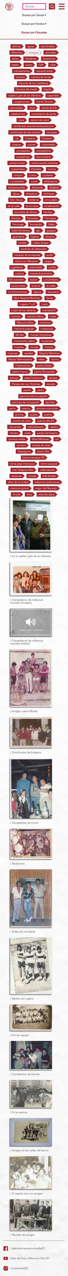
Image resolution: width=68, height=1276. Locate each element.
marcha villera (35, 316)
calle (52, 64)
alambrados (48, 46)
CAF (41, 64)
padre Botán (44, 365)
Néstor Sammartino (20, 359)
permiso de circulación (33, 396)
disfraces (49, 193)
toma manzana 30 (34, 457)
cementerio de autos (44, 113)
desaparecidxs (16, 187)
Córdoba (36, 169)
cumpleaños (17, 181)
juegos (48, 261)
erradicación (51, 206)
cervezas (52, 132)
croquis (18, 175)
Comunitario (43, 156)
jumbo (52, 267)
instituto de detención (33, 248)
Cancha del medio (26, 89)
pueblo (34, 414)
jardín (49, 255)
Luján (44, 304)
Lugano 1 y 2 (27, 304)
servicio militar (17, 439)
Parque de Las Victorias (26, 383)
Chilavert (47, 138)
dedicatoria (50, 181)
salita (27, 433)
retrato (14, 433)
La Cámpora (51, 279)
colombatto (48, 144)
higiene (35, 236)
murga (34, 347)
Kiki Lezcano (16, 279)
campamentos (44, 70)
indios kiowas (41, 242)
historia (49, 236)
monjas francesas (40, 334)
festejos (16, 218)
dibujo (16, 193)
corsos (52, 169)
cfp (17, 138)
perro (12, 408)
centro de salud (39, 120)
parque (53, 377)
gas (38, 230)
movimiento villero (24, 341)
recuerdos (15, 426)
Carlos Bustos (44, 101)
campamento (22, 70)
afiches (16, 46)
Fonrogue (50, 218)
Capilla (47, 89)
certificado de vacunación (25, 132)
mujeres (19, 347)
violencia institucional (47, 482)
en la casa (32, 206)
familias (48, 212)
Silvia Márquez (40, 439)
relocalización (36, 426)
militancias (47, 328)
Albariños (16, 52)
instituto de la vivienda (27, 255)
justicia (19, 273)
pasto (40, 390)
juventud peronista (41, 273)
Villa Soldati (49, 476)
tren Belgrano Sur (23, 469)
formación (36, 224)
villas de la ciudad (18, 482)
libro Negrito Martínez (27, 298)
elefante (34, 199)
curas (34, 181)
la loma (36, 285)
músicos (13, 353)
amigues (34, 52)
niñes (41, 359)
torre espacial (49, 463)
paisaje (14, 377)
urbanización (47, 469)
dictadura (31, 193)
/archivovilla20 (19, 1268)
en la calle (14, 206)
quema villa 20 (45, 420)
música (48, 347)
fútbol (51, 224)
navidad (28, 353)
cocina (31, 144)
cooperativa (18, 169)
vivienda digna (46, 494)
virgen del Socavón (46, 488)
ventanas (16, 476)
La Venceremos (17, 291)
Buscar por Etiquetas (34, 32)
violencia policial (19, 488)
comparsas (23, 156)
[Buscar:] (34, 6)
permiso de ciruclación (25, 402)
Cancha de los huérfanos (33, 83)
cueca (32, 175)
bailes (15, 58)
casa (32, 107)
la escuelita (18, 285)
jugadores (17, 267)
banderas (30, 58)
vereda (32, 476)
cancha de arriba (41, 77)
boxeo (28, 64)
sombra (21, 445)
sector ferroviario (47, 433)
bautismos (49, 58)
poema (26, 408)
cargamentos (22, 101)
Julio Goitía (35, 267)
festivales (32, 218)
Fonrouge (18, 224)
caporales (53, 95)
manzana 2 (48, 310)
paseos (51, 383)
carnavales (16, 107)
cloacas (16, 144)
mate (53, 316)
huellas (22, 242)
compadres (23, 150)
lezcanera (53, 291)
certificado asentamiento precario (33, 126)
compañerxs (43, 150)
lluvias (49, 298)
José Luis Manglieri (26, 261)
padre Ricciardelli (44, 371)
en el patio (51, 199)
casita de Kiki (49, 107)
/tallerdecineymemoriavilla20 (27, 1248)
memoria (45, 322)
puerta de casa (22, 420)
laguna (37, 291)
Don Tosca (16, 199)
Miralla (20, 334)
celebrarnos (18, 113)
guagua (51, 230)
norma (55, 359)
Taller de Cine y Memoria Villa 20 (29, 1258)
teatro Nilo (43, 451)
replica (54, 426)
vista (29, 494)
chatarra (30, 138)
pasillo (27, 390)
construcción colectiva (44, 163)
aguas (30, 46)
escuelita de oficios (26, 212)
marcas (15, 316)
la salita (50, 285)
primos (19, 414)
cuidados (48, 175)
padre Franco (20, 371)
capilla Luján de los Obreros (24, 95)
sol (57, 439)
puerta (48, 414)
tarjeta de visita (41, 445)
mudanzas (47, 341)
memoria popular (24, 328)
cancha (20, 77)
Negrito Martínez (49, 353)
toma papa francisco (22, 463)
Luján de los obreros (24, 310)
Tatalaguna (24, 451)
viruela (16, 494)
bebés (15, 64)
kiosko (33, 279)
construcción (17, 163)
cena (21, 120)
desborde (37, 187)
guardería (18, 236)
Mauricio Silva (25, 322)
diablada (54, 187)
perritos (50, 402)
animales (50, 52)
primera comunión (47, 408)
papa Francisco (33, 377)
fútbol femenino (21, 230)
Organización (23, 365)
